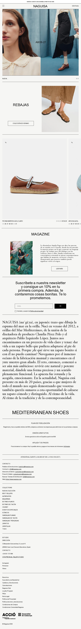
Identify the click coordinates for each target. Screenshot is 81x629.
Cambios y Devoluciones (10, 583)
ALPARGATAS (6, 496)
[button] (11, 6)
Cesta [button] (75, 6)
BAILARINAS (6, 499)
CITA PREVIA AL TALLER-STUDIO (13, 557)
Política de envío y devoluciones (12, 602)
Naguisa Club (6, 588)
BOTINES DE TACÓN (9, 504)
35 (3, 224)
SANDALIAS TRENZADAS (10, 521)
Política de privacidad (36, 311)
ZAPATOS (5, 523)
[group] (40, 42)
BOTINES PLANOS (8, 501)
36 (5, 224)
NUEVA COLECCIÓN (8, 491)
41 (16, 224)
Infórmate (67, 446)
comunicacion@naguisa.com (22, 474)
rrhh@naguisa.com (15, 469)
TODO (4, 529)
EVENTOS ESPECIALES (10, 510)
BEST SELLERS (7, 493)
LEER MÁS (59, 269)
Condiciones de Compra (10, 604)
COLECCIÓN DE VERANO (21, 123)
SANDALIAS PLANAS (9, 515)
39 (12, 224)
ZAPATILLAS (6, 526)
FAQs (4, 593)
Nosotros (5, 577)
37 (7, 224)
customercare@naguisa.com (24, 472)
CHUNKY (5, 507)
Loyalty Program (7, 591)
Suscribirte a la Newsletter (10, 580)
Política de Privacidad (9, 599)
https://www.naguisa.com (13, 479)
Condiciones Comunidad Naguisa (13, 607)
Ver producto (34, 209)
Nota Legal (5, 596)
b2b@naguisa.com (29, 477)
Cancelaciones (7, 585)
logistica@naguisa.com (26, 466)
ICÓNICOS (5, 512)
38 (9, 224)
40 (14, 224)
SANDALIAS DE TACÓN (9, 518)
